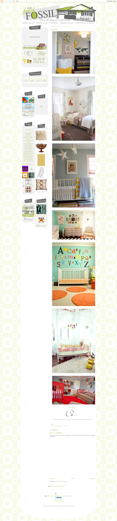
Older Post (92, 478)
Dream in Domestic (28, 159)
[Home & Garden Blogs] (58, 497)
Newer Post (52, 478)
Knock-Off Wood (28, 136)
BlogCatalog (58, 501)
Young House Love (28, 154)
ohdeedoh (73, 407)
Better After (28, 134)
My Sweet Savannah (28, 151)
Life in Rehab (28, 150)
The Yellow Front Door (28, 140)
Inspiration (54, 29)
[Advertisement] (68, 474)
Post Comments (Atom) (61, 481)
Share (52, 424)
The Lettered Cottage (28, 148)
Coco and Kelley (28, 145)
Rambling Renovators (28, 153)
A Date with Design (28, 157)
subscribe (66, 419)
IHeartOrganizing (28, 133)
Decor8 (28, 142)
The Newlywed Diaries (28, 156)
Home (72, 478)
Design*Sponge (28, 147)
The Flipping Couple (28, 160)
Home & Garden (58, 499)
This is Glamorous (28, 143)
